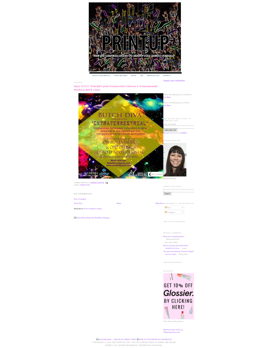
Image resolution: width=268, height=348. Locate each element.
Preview (166, 132)
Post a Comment (80, 199)
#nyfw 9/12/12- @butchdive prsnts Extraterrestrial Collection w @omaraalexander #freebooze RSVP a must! (115, 87)
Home (119, 203)
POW (88, 185)
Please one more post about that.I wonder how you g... (175, 246)
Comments (171, 212)
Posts (169, 207)
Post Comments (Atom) (93, 208)
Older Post (159, 203)
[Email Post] (106, 182)
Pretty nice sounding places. (174, 236)
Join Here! (167, 97)
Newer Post (78, 203)
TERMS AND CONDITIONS (174, 80)
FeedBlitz (183, 132)
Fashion (83, 185)
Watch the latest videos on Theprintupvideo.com (173, 330)
